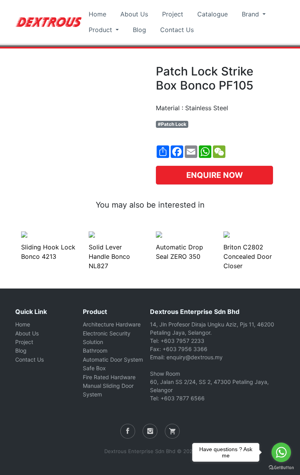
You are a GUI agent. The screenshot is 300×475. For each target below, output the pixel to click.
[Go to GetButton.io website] (281, 467)
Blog (139, 30)
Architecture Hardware (112, 324)
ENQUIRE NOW (214, 175)
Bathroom (95, 350)
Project (172, 14)
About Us (134, 14)
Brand (251, 14)
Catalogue (212, 14)
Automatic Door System (113, 359)
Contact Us (177, 30)
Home (97, 14)
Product (101, 30)
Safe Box (94, 368)
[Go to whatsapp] (281, 452)
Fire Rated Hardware (109, 377)
